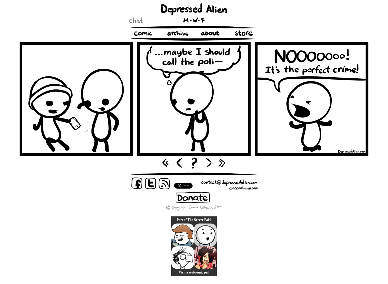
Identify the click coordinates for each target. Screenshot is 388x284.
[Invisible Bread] (205, 235)
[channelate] (182, 235)
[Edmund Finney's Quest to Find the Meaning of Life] (182, 257)
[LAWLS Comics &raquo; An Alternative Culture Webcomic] (205, 257)
